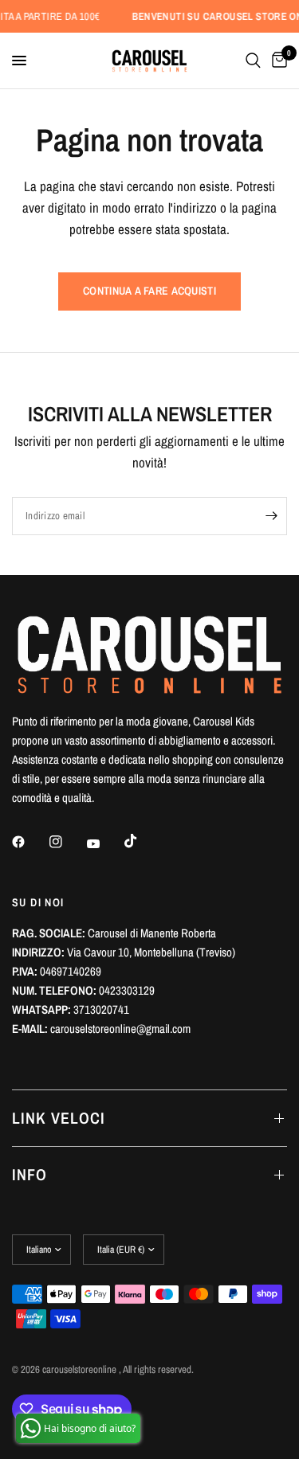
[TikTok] (141, 841)
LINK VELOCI (58, 1117)
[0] (276, 60)
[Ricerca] (253, 60)
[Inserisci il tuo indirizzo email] (271, 516)
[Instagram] (67, 841)
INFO (29, 1174)
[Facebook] (29, 841)
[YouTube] (104, 843)
